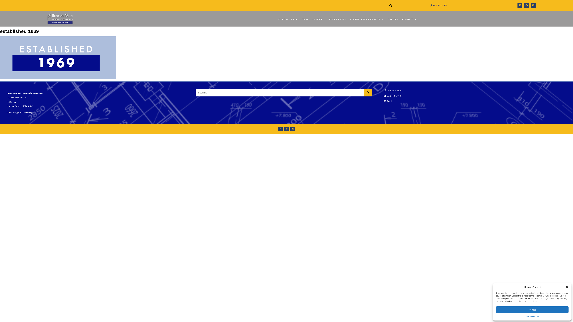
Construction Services (365, 19)
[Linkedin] (533, 5)
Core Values (286, 19)
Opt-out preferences (531, 316)
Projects (318, 19)
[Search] (368, 92)
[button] (567, 287)
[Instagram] (519, 5)
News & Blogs (337, 19)
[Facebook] (526, 5)
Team (305, 19)
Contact (407, 19)
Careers (393, 19)
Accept (532, 309)
